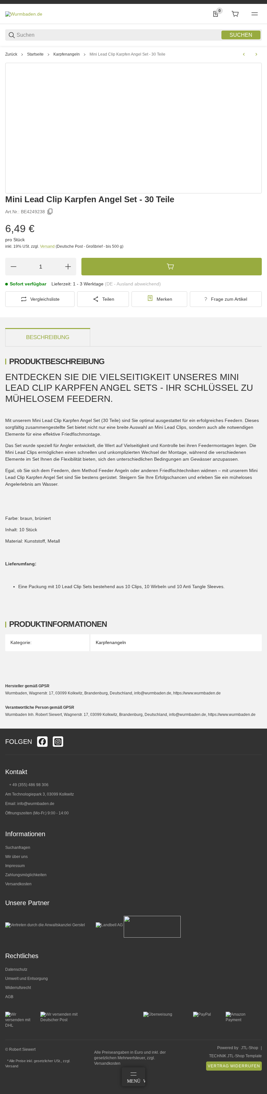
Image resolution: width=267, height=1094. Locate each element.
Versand (48, 246)
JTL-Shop (249, 1048)
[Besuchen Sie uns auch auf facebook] (42, 741)
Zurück (11, 54)
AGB (9, 997)
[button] (256, 726)
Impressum (15, 865)
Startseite (35, 54)
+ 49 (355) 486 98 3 (26, 785)
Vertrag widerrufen (234, 1066)
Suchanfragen (17, 847)
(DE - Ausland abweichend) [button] (133, 283)
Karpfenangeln (66, 54)
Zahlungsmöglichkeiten (26, 875)
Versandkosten (18, 884)
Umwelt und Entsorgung (26, 978)
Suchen (241, 35)
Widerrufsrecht (18, 987)
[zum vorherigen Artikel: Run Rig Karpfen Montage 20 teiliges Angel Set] (243, 54)
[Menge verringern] (13, 266)
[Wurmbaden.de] (23, 13)
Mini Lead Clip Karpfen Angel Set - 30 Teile (127, 54)
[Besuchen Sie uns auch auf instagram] (58, 741)
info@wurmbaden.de (35, 803)
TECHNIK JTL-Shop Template (235, 1056)
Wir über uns (16, 856)
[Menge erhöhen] (68, 266)
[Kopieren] (50, 212)
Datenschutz (16, 969)
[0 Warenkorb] (235, 14)
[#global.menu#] (254, 14)
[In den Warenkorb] (171, 266)
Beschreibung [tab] (47, 337)
